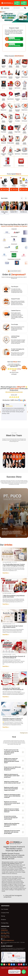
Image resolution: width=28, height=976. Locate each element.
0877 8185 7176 (5, 937)
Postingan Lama (23, 732)
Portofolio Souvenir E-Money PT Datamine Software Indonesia (13, 719)
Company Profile (5, 912)
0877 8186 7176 (5, 933)
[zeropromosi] (7, 3)
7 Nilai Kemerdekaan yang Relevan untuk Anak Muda (14, 596)
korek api (13, 623)
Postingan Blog (4, 923)
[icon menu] (2, 8)
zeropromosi (4, 930)
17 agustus (13, 593)
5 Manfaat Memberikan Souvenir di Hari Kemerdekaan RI (14, 657)
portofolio (17, 716)
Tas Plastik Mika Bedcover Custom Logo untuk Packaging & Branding (14, 565)
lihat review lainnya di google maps (14, 392)
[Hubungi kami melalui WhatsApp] (14, 39)
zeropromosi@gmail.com (7, 940)
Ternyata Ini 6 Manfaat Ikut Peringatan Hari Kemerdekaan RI (13, 688)
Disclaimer (3, 919)
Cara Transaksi (4, 909)
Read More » (6, 573)
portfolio (13, 716)
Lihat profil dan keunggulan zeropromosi (13, 896)
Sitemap (3, 916)
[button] (26, 16)
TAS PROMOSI (14, 562)
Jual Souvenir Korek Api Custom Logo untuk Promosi (13, 626)
